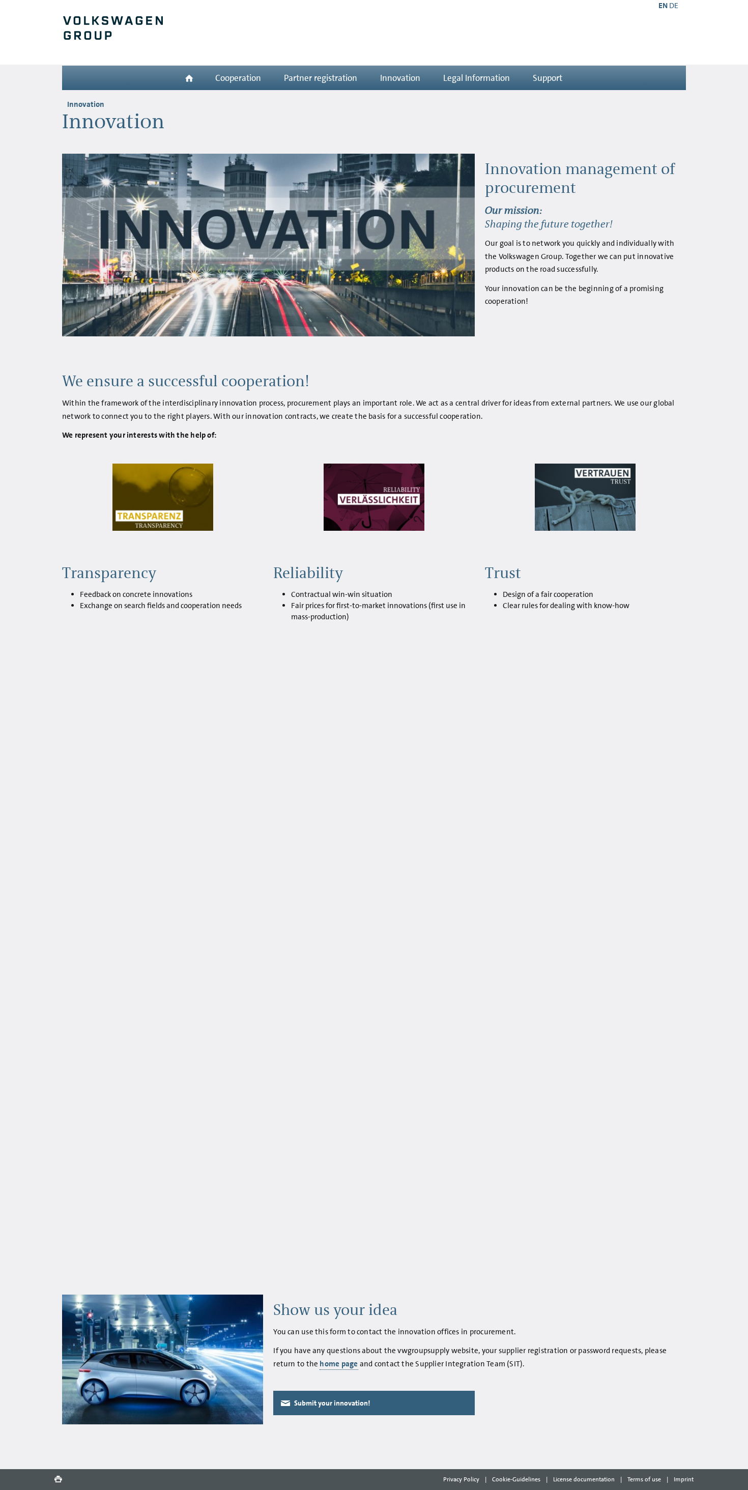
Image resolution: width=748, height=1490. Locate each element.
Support (547, 77)
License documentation (584, 1479)
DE (673, 6)
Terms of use (644, 1479)
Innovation (400, 77)
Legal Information (476, 77)
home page (339, 1364)
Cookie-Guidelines (516, 1479)
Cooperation (238, 77)
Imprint (684, 1479)
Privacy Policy (461, 1479)
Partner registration (320, 77)
